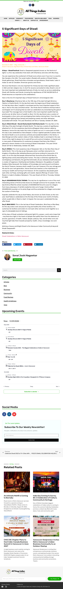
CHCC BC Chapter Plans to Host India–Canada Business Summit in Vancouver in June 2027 (16, 543)
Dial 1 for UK (11, 357)
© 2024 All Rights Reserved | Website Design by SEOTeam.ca (33, 586)
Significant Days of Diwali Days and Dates (26, 66)
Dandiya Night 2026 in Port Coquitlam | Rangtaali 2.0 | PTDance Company (29, 377)
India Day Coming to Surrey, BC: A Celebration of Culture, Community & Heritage (45, 498)
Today (31, 386)
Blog (16, 65)
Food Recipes (29, 18)
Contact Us (34, 20)
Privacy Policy (6, 584)
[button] (6, 244)
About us (26, 20)
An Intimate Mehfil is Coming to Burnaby (16, 497)
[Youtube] (14, 414)
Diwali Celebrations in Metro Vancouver (15, 236)
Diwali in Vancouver (7, 66)
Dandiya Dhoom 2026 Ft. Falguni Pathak (19, 330)
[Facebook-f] (30, 5)
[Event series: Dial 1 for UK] (16, 354)
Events (17, 20)
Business (56, 18)
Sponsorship (44, 20)
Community (19, 18)
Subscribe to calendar (30, 391)
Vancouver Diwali (43, 66)
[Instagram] (33, 5)
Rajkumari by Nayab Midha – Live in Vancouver (21, 366)
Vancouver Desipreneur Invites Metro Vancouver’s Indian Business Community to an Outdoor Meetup (46, 543)
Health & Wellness (41, 18)
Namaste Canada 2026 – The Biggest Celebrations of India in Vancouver (29, 348)
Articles (11, 18)
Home (5, 18)
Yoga (50, 18)
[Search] (59, 270)
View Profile (17, 259)
